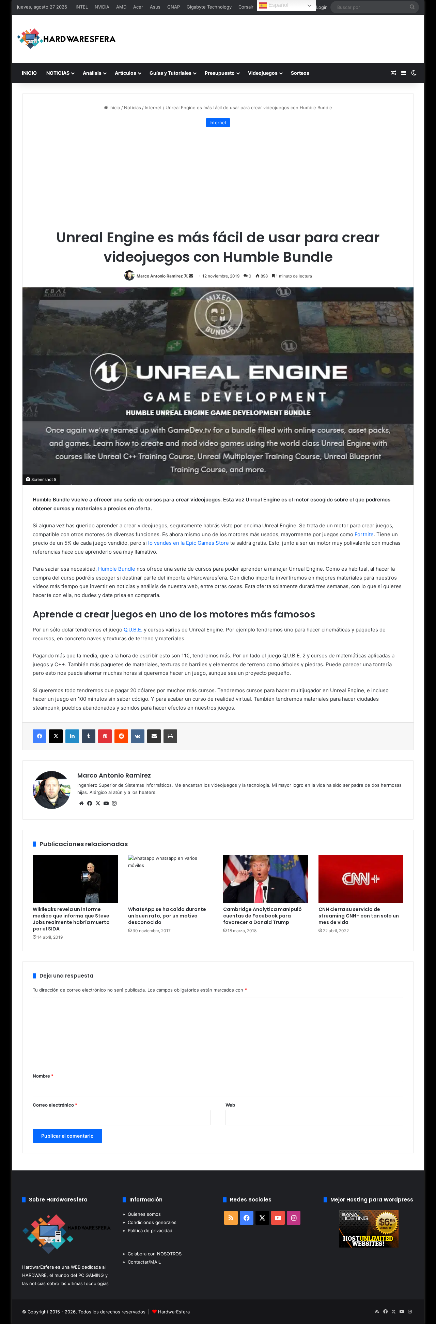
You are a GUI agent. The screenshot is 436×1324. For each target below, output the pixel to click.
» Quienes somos (142, 1214)
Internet (153, 107)
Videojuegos (263, 73)
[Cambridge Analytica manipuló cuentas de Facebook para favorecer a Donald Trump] (265, 879)
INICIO (29, 73)
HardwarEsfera (174, 1311)
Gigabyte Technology (209, 7)
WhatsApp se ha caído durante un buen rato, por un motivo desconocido (167, 916)
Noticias (132, 107)
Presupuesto (220, 73)
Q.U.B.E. (133, 629)
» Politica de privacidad (147, 1230)
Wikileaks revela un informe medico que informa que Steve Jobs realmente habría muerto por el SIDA (71, 919)
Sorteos (300, 73)
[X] (98, 803)
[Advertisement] (218, 178)
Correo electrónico (55, 1105)
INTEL (82, 7)
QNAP (173, 7)
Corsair (245, 7)
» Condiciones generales (149, 1222)
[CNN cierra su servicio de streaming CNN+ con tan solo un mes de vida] (361, 879)
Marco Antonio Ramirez (160, 276)
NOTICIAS (57, 73)
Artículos (125, 73)
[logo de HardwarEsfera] (66, 38)
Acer (138, 7)
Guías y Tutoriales (170, 73)
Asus (155, 7)
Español (278, 5)
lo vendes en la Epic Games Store (188, 543)
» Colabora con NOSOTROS (152, 1253)
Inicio (114, 107)
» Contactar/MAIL (142, 1262)
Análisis (92, 73)
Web (230, 1105)
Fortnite (364, 534)
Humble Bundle (116, 569)
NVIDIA (102, 7)
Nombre (43, 1076)
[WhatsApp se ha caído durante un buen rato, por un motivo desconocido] (170, 879)
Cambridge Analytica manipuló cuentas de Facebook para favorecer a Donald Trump (262, 916)
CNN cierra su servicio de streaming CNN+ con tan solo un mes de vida (358, 916)
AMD (121, 7)
